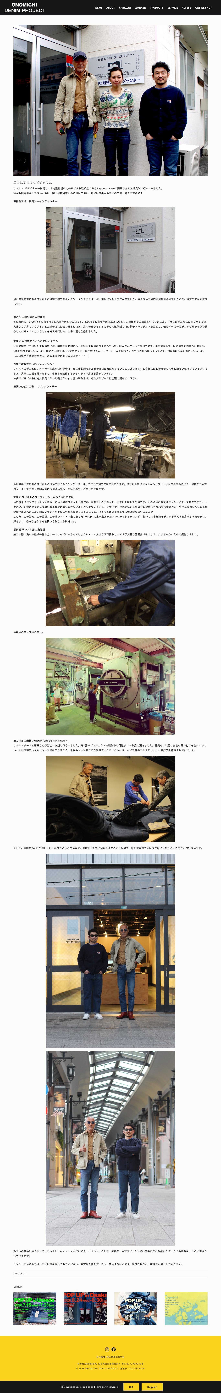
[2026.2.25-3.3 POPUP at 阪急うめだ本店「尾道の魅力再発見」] (186, 1293)
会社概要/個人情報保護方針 (110, 1356)
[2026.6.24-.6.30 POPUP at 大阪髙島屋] (85, 1293)
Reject (152, 1387)
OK (131, 1387)
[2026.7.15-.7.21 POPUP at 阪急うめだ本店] (34, 1293)
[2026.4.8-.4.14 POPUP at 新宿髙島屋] (135, 1293)
